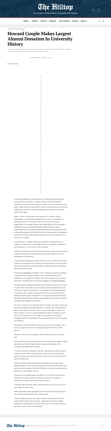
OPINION (52, 21)
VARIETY (35, 21)
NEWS (25, 21)
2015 (24, 290)
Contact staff (69, 425)
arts (40, 281)
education (46, 281)
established (27, 273)
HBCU (23, 29)
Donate (74, 425)
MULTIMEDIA (64, 21)
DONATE (75, 21)
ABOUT (83, 21)
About (27, 425)
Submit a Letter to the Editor (50, 425)
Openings (32, 425)
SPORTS (44, 21)
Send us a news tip (62, 425)
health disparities (59, 281)
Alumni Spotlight (14, 29)
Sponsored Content (39, 425)
